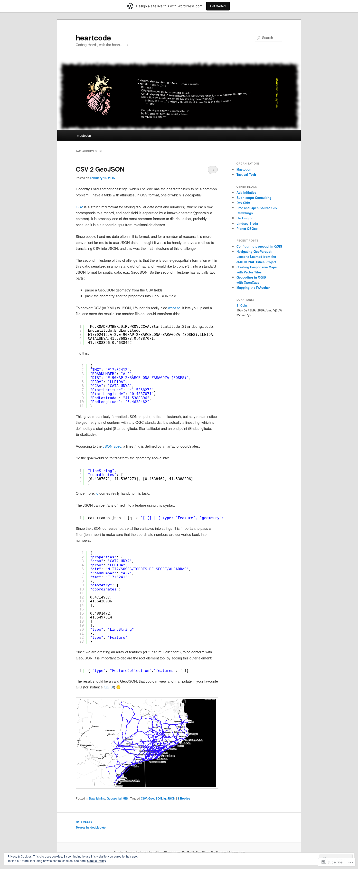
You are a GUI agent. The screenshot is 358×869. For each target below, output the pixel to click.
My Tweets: (85, 821)
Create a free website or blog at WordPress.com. (147, 852)
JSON (171, 798)
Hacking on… (246, 218)
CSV (79, 206)
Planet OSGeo (247, 228)
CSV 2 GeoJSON (100, 169)
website (174, 307)
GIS (125, 798)
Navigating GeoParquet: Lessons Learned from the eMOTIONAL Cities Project (256, 256)
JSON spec (112, 446)
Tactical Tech (246, 174)
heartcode (93, 37)
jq (97, 493)
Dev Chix (243, 202)
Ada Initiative (246, 192)
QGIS (108, 686)
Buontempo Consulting (254, 197)
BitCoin (241, 305)
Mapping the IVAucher (253, 287)
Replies (184, 798)
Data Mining (97, 798)
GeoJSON (155, 798)
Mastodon (243, 169)
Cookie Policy (96, 861)
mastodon (84, 135)
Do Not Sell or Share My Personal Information (213, 852)
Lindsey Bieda (247, 223)
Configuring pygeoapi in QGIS (259, 246)
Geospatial (114, 798)
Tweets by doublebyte (91, 827)
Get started (218, 6)
